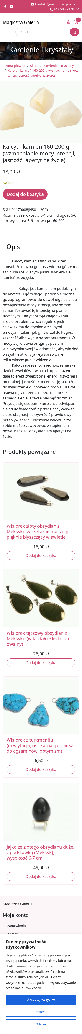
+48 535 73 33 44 (66, 9)
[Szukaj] (74, 32)
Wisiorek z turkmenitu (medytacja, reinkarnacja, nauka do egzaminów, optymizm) (40, 745)
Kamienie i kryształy (58, 65)
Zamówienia (16, 926)
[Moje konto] (68, 22)
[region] (41, 984)
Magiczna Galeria (21, 22)
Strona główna (14, 65)
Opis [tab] (13, 246)
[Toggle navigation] (9, 32)
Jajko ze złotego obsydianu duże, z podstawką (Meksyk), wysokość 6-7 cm (40, 852)
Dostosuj (41, 1012)
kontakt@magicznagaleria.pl (56, 4)
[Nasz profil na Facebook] (6, 7)
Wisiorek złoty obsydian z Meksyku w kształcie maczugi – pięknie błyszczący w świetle (39, 531)
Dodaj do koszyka (25, 194)
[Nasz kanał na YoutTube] (11, 7)
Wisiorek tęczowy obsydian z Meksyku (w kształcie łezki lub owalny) (38, 638)
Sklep (34, 65)
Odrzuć (41, 1024)
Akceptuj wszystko (41, 999)
